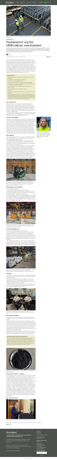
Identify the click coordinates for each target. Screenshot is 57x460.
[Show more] (21, 100)
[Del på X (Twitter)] (48, 57)
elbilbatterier (9, 422)
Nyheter (17, 2)
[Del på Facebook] (47, 57)
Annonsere (40, 2)
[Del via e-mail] (50, 57)
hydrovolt (39, 422)
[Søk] (48, 2)
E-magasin (28, 2)
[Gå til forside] (10, 2)
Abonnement (34, 2)
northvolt (25, 422)
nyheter (34, 422)
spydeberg (14, 422)
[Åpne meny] (50, 2)
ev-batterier (20, 422)
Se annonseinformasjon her (41, 448)
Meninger (22, 2)
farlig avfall (30, 422)
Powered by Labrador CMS (28, 458)
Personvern (17, 447)
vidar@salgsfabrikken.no (42, 447)
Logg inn (45, 2)
